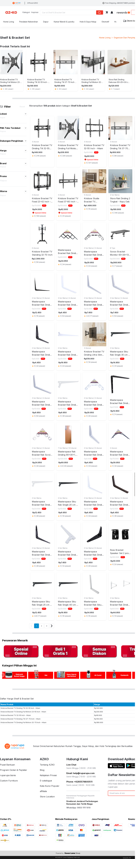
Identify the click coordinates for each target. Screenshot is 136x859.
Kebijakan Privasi (48, 775)
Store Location (47, 796)
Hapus (2, 118)
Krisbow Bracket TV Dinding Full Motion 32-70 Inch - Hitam (23, 722)
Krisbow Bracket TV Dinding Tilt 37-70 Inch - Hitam (21, 719)
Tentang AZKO (47, 764)
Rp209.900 (98, 712)
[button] (25, 113)
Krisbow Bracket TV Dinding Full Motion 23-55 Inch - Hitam (23, 712)
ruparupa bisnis (8, 775)
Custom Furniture (9, 780)
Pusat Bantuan (7, 764)
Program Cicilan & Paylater (13, 770)
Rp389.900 (98, 722)
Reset (22, 106)
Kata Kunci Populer (49, 786)
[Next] (51, 625)
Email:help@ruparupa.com (80, 773)
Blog (42, 770)
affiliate (43, 791)
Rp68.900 (98, 715)
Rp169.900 (98, 719)
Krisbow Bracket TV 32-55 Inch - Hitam (16, 715)
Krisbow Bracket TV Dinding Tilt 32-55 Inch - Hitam (20, 708)
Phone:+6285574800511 (79, 781)
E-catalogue (46, 780)
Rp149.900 (98, 708)
